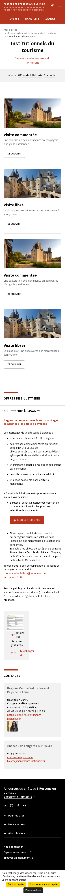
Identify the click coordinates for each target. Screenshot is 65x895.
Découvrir (32, 19)
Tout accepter (16, 884)
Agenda (50, 19)
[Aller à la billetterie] (52, 5)
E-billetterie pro (28, 520)
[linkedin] (5, 806)
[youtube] (24, 806)
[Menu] (60, 5)
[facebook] (18, 806)
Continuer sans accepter (44, 884)
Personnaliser (33, 890)
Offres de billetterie (30, 75)
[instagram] (11, 806)
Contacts (49, 75)
